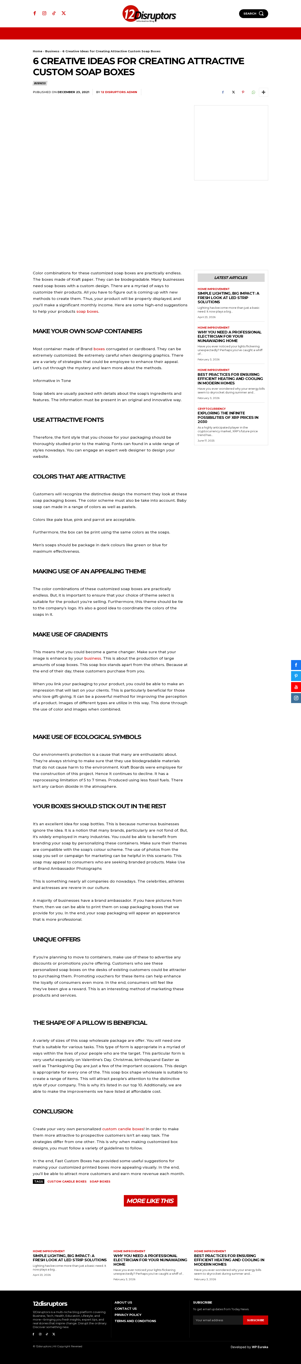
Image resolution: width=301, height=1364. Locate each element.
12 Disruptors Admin (119, 92)
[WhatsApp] (253, 92)
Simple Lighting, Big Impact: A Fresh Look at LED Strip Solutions (228, 297)
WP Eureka (260, 1347)
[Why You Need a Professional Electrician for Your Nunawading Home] (150, 1228)
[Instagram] (44, 13)
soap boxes (87, 311)
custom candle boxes (123, 1129)
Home (37, 51)
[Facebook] (35, 13)
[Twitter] (63, 13)
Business (52, 51)
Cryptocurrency (212, 408)
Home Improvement (214, 289)
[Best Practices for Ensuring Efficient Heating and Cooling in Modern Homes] (231, 1228)
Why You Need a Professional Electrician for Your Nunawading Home (230, 336)
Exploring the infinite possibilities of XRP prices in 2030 (228, 417)
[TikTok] (54, 13)
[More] (263, 92)
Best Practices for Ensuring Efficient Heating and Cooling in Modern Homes (230, 378)
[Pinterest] (243, 92)
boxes (99, 349)
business (92, 658)
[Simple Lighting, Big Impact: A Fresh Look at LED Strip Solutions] (70, 1228)
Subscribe (255, 1320)
